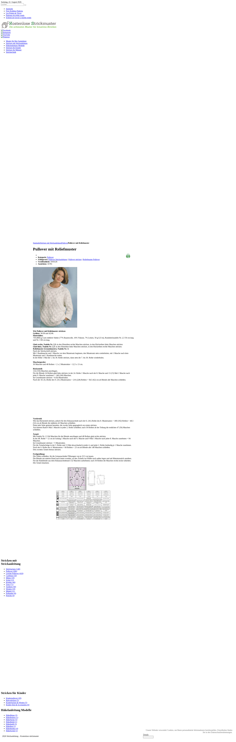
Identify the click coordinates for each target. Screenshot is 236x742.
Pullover (64, 243)
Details (145, 735)
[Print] (128, 256)
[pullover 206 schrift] (83, 493)
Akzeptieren (148, 737)
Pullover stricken (74, 259)
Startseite (36, 243)
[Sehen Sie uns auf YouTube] (5, 35)
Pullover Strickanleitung (57, 259)
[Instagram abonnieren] (6, 32)
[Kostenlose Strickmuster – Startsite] (29, 28)
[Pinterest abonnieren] (5, 37)
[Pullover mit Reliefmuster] (55, 327)
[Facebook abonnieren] (6, 30)
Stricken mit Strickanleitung (50, 243)
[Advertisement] (83, 225)
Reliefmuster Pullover (91, 259)
